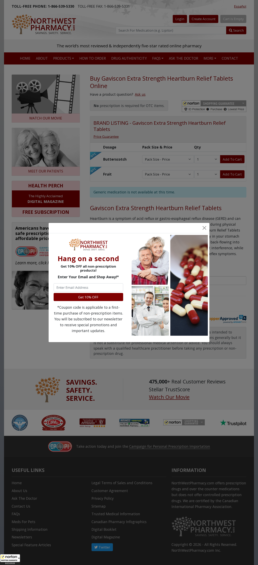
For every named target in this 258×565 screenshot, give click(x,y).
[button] (10, 559)
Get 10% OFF (88, 297)
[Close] (204, 227)
